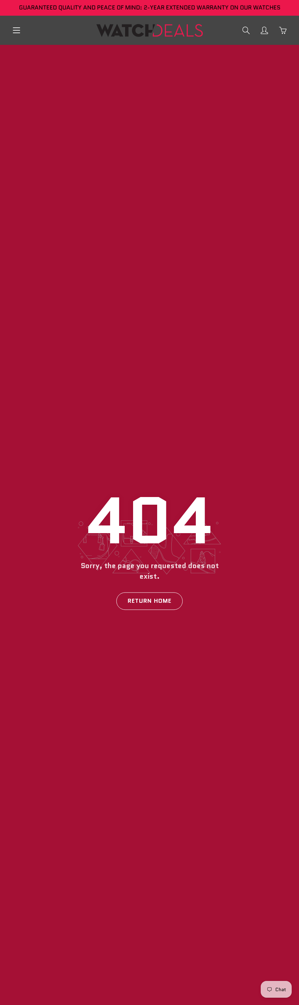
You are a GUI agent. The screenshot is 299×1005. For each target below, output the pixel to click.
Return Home (149, 601)
